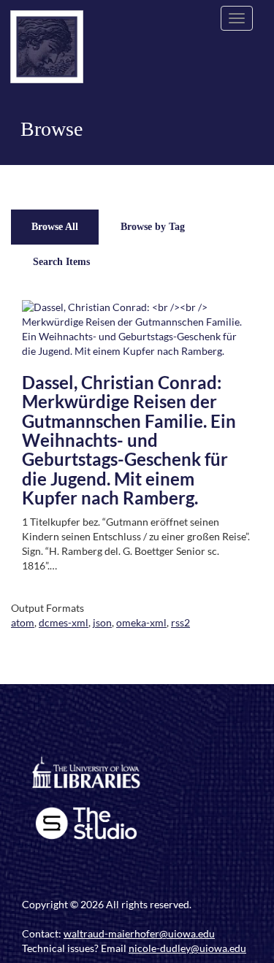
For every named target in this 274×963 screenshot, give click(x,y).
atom (22, 622)
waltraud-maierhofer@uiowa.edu (139, 933)
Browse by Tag (153, 226)
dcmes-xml (63, 622)
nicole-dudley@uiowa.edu (187, 948)
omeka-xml (141, 622)
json (102, 622)
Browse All (54, 226)
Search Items (61, 261)
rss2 (180, 622)
